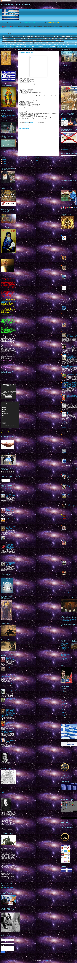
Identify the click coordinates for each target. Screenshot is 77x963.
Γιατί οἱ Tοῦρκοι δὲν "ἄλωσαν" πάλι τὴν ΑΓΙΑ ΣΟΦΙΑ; (10, 495)
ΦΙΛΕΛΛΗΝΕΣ (52, 46)
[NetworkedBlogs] (70, 742)
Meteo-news (64, 503)
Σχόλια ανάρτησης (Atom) (40, 160)
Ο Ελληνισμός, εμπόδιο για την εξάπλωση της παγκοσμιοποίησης (10, 519)
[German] (66, 207)
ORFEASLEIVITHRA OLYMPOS (67, 265)
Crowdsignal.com (13, 425)
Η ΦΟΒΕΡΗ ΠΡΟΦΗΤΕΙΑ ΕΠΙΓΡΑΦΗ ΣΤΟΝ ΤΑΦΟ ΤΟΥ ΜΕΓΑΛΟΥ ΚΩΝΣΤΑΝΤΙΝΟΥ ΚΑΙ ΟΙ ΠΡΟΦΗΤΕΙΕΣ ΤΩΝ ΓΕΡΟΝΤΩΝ (10, 700)
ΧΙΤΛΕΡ (66, 46)
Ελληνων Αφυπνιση (65, 434)
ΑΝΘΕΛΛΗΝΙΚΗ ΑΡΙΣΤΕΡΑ (28, 36)
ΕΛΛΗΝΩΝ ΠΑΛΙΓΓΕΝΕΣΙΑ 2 (29, 22)
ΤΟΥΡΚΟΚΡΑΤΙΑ (32, 46)
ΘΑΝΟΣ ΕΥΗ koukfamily (66, 235)
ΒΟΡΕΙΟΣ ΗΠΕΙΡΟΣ (6, 38)
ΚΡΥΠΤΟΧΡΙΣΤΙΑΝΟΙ (38, 42)
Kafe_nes (63, 540)
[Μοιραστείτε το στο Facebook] (42, 122)
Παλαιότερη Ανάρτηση (53, 157)
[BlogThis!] (40, 122)
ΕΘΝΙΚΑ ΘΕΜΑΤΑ (72, 38)
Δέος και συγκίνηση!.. (69, 403)
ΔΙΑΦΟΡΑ (36, 38)
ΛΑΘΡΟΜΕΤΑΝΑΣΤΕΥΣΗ (55, 42)
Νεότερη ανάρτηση (23, 157)
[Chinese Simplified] (66, 209)
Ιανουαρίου (64, 715)
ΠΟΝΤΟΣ (67, 44)
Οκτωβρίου (64, 701)
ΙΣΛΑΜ (56, 40)
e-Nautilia (63, 247)
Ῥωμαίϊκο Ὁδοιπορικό (66, 255)
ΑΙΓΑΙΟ (12, 36)
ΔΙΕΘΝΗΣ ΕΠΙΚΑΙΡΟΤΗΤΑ (45, 38)
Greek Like (64, 493)
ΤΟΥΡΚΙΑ (25, 46)
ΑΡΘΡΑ (48, 36)
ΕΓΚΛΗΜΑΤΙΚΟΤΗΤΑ (63, 38)
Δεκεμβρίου (64, 698)
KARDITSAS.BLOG (65, 354)
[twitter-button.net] (64, 183)
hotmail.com (64, 422)
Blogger (47, 960)
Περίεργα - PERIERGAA (66, 365)
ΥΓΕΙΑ (47, 46)
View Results (7, 425)
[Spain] (68, 207)
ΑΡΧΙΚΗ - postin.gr (65, 592)
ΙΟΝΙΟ (51, 40)
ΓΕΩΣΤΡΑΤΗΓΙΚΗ (22, 38)
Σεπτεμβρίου (64, 703)
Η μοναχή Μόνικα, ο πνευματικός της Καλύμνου (64, 644)
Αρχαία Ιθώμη (64, 294)
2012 (63, 697)
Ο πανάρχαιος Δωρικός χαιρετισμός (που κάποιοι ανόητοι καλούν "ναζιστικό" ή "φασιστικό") (11, 668)
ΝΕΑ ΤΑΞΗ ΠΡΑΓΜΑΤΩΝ (21, 44)
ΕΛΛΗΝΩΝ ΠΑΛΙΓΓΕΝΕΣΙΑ (16, 4)
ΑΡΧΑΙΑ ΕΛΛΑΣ (55, 36)
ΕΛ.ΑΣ (11, 40)
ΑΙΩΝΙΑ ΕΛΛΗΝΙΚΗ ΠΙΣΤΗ (66, 331)
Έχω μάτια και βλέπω (66, 274)
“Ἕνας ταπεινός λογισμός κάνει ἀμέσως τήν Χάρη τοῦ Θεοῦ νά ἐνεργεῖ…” (71, 581)
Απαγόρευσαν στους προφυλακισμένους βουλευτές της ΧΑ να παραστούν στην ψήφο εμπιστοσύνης (10, 546)
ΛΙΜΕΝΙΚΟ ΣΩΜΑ (65, 42)
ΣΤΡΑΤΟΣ (11, 46)
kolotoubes (64, 411)
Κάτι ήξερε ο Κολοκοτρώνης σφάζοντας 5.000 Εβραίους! (11, 537)
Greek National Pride (66, 421)
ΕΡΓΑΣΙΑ (29, 40)
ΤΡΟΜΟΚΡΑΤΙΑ (40, 46)
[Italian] (70, 207)
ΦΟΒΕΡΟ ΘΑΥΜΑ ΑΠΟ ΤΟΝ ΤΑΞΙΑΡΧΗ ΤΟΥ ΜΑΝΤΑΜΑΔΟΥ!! (10, 722)
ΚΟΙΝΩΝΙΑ (25, 42)
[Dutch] (72, 207)
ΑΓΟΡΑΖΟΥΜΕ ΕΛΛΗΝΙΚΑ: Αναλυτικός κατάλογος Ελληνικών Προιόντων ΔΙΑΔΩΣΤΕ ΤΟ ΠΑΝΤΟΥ (10, 740)
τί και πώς (64, 373)
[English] (62, 207)
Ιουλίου (63, 706)
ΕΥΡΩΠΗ (34, 40)
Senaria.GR (64, 474)
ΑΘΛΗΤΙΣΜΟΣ (5, 36)
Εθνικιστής (4, 159)
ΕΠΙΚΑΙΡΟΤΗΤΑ (22, 40)
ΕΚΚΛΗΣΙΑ (5, 40)
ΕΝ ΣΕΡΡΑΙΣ (64, 394)
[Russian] (74, 207)
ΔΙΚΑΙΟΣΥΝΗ (54, 38)
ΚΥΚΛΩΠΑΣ (64, 313)
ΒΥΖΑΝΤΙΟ (15, 38)
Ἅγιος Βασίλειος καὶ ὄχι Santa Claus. (8, 488)
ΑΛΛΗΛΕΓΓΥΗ (18, 36)
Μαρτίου (63, 712)
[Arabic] (64, 209)
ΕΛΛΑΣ (15, 40)
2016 (63, 691)
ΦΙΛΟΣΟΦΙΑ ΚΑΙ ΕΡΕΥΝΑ (66, 304)
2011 (63, 717)
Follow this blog (70, 744)
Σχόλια (3, 480)
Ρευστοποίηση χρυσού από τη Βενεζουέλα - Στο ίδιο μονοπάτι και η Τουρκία (65, 660)
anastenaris (64, 484)
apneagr (63, 402)
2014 (63, 694)
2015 (63, 692)
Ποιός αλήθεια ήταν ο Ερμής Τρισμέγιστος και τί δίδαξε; (7, 684)
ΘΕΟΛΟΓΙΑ (41, 40)
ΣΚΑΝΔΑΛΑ (5, 46)
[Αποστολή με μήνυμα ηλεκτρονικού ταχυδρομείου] (39, 122)
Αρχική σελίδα (37, 157)
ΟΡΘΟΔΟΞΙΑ (37, 44)
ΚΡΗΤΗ (31, 42)
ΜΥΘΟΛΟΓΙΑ (12, 44)
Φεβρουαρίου (64, 714)
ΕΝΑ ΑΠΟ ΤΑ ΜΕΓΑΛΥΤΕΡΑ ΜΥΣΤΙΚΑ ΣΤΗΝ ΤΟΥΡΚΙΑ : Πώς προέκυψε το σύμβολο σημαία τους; (8, 556)
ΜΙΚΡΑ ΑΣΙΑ (5, 44)
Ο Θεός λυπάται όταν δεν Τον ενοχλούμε (65, 655)
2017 (63, 689)
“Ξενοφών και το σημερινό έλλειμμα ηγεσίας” (69, 314)
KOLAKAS (64, 514)
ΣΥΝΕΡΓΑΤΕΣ (18, 46)
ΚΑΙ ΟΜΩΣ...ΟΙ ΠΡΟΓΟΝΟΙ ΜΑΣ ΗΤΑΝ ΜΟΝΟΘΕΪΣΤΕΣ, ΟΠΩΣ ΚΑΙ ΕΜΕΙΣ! (11, 528)
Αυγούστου (64, 704)
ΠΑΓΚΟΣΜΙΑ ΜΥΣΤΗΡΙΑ (46, 44)
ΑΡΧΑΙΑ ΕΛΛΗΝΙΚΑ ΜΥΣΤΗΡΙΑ (66, 36)
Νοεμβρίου (63, 700)
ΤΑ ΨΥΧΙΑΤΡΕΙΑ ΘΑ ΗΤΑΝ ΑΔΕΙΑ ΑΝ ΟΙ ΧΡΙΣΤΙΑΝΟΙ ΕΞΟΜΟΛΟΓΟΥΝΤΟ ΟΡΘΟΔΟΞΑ (10, 564)
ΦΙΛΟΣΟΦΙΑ (60, 46)
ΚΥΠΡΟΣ (46, 42)
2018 (63, 688)
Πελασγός (4, 163)
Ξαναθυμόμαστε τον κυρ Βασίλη (71, 374)
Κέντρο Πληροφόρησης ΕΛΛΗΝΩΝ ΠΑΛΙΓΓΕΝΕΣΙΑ (12, 42)
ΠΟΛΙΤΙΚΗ (62, 44)
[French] (64, 207)
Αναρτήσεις (4, 479)
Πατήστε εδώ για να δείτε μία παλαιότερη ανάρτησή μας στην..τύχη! (8, 792)
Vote (4, 423)
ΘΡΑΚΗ (46, 40)
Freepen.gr (64, 343)
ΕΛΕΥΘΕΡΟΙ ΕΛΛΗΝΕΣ (66, 425)
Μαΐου (63, 709)
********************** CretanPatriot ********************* (68, 550)
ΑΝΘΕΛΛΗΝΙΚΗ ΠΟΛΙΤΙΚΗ (40, 36)
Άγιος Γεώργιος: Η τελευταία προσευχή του (65, 651)
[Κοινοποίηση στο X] (41, 122)
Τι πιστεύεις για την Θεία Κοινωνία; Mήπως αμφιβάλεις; (65, 648)
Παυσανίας (4, 161)
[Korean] (62, 209)
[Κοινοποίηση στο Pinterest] (43, 122)
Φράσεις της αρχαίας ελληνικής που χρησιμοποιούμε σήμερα (10, 509)
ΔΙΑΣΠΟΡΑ (30, 38)
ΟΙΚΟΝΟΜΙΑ (30, 44)
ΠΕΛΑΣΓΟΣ (56, 44)
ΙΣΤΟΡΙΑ (61, 40)
